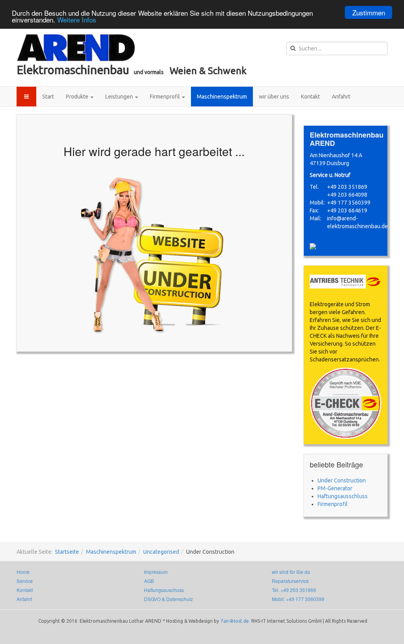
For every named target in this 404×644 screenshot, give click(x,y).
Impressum (156, 571)
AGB (149, 580)
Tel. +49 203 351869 (294, 589)
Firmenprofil (165, 96)
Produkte (78, 96)
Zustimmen (368, 12)
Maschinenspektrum (222, 96)
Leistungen (119, 96)
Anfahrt (341, 96)
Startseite (67, 552)
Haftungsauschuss (164, 589)
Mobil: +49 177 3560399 (298, 599)
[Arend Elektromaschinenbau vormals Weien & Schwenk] (76, 48)
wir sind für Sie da (291, 571)
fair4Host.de (235, 621)
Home (23, 571)
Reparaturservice (290, 580)
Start (48, 96)
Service (25, 580)
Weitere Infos (76, 19)
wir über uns (274, 96)
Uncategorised (161, 552)
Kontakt (310, 96)
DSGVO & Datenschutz (168, 599)
